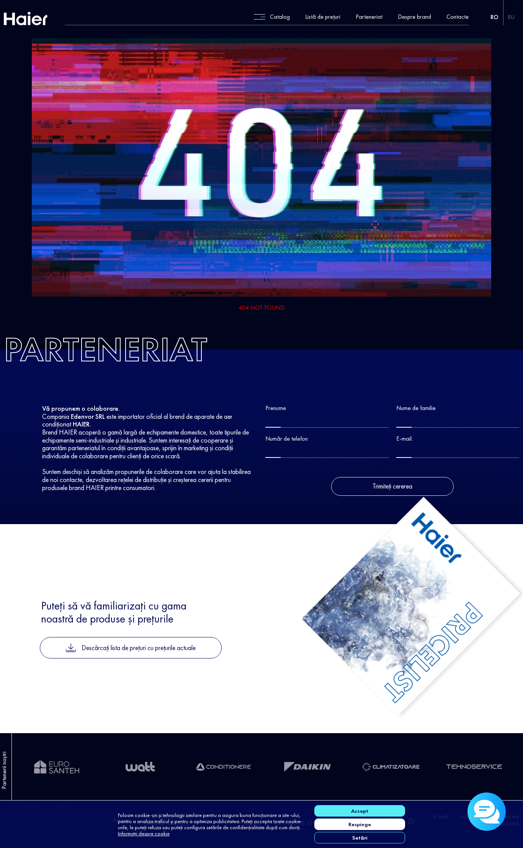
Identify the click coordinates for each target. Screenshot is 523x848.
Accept (359, 810)
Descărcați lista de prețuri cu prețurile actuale (139, 647)
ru (511, 17)
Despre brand (414, 17)
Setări (360, 837)
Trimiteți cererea (392, 486)
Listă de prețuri (322, 17)
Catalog (280, 17)
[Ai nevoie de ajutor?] (486, 811)
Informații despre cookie (144, 833)
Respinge (359, 824)
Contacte (457, 17)
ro (494, 17)
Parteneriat (369, 17)
